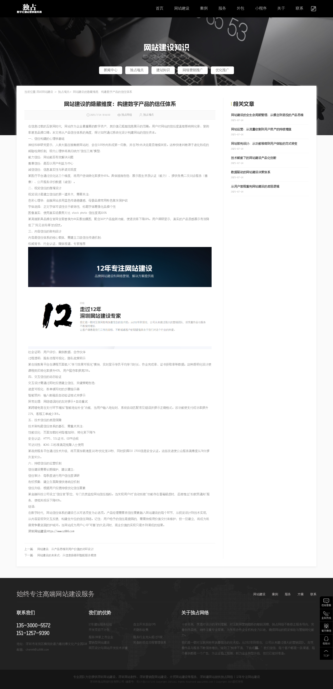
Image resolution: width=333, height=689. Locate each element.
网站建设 (181, 8)
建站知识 (163, 70)
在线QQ (326, 643)
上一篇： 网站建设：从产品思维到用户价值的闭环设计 (58, 549)
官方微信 (326, 631)
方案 (301, 594)
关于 (281, 8)
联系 (299, 8)
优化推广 (222, 70)
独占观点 (137, 70)
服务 (222, 8)
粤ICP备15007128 (145, 681)
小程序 (261, 8)
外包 (240, 8)
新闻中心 (111, 70)
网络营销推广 (192, 70)
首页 (159, 8)
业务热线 (326, 618)
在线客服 (326, 605)
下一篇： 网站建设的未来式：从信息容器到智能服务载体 (60, 555)
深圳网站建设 (44, 92)
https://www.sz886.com (60, 531)
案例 (204, 8)
